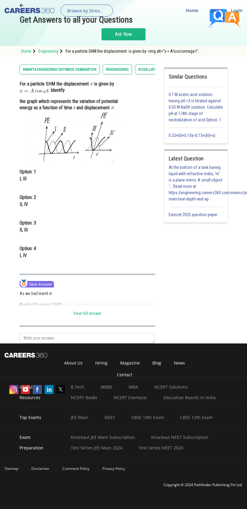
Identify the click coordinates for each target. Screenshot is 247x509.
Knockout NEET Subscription (179, 437)
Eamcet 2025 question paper (193, 214)
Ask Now (123, 34)
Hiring (101, 363)
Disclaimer (40, 468)
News (179, 363)
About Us (73, 363)
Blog (156, 363)
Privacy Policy (113, 468)
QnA (214, 10)
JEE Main (79, 417)
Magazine (130, 363)
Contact (124, 374)
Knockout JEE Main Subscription (103, 437)
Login (236, 10)
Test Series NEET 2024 (161, 448)
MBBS (106, 387)
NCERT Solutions (171, 387)
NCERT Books (84, 397)
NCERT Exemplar (130, 397)
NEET (110, 417)
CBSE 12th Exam (196, 417)
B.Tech (77, 387)
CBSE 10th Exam (147, 417)
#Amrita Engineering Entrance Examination (59, 69)
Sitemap (11, 468)
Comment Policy (75, 468)
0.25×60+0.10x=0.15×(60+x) (193, 135)
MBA (133, 387)
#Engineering (117, 69)
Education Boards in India (190, 397)
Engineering (48, 51)
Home (192, 10)
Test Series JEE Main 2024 (96, 448)
